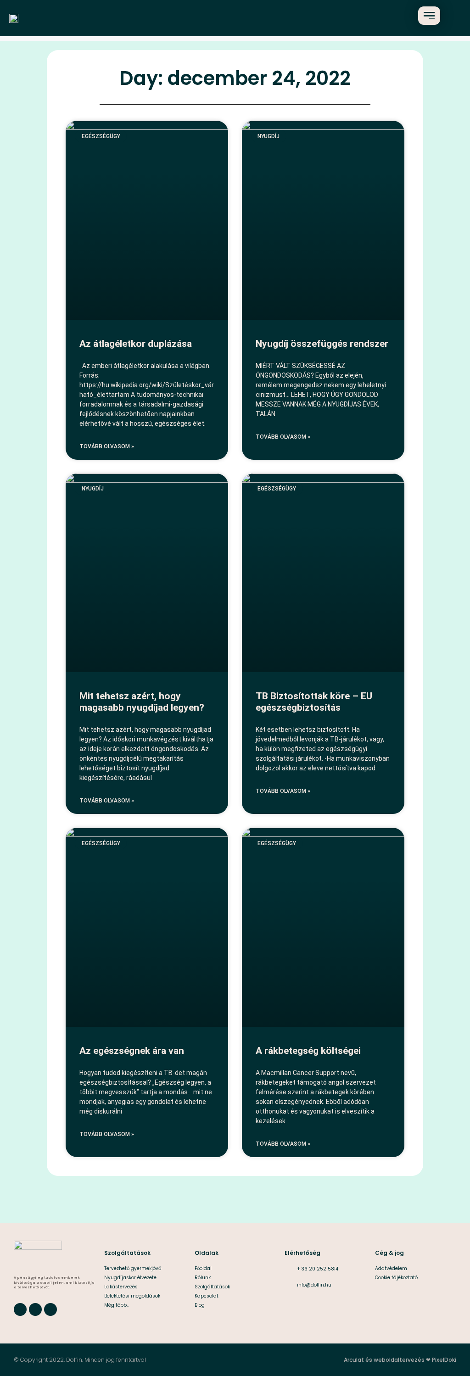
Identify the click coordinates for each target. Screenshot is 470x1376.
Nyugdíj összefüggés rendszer (322, 343)
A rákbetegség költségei (308, 1050)
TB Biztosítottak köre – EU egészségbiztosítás (314, 702)
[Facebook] (20, 1309)
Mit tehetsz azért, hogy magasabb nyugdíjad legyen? (141, 702)
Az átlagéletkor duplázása (135, 343)
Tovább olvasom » (106, 446)
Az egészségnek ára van (131, 1050)
